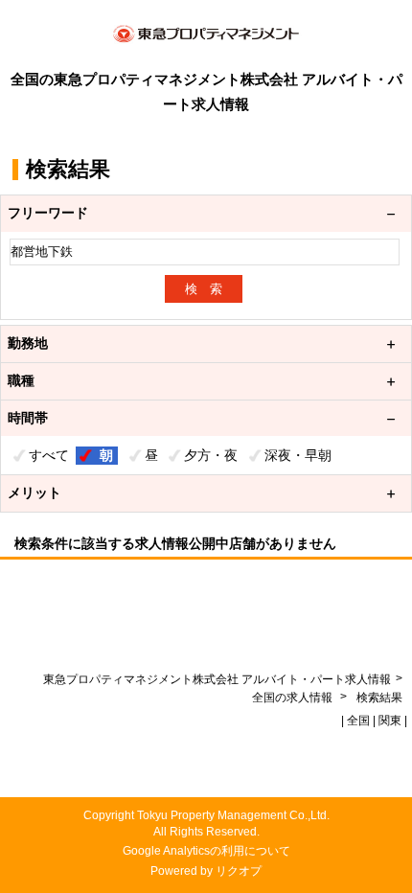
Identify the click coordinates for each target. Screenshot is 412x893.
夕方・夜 (211, 455)
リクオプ (239, 871)
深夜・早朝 (298, 455)
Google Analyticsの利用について (206, 851)
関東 (389, 720)
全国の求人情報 (293, 697)
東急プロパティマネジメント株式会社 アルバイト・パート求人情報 (217, 679)
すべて (49, 455)
